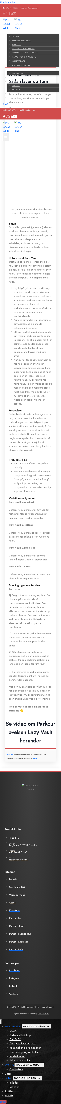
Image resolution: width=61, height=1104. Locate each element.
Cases (12, 77)
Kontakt (13, 97)
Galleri (9, 1078)
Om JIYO (10, 1065)
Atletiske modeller (21, 65)
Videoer (16, 90)
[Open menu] (6, 137)
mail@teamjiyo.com (31, 8)
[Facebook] (4, 13)
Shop (5, 104)
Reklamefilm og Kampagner (25, 53)
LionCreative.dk (43, 1013)
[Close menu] (1, 1021)
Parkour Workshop (21, 40)
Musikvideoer (18, 61)
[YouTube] (14, 13)
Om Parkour (17, 73)
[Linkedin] (11, 13)
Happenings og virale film (24, 57)
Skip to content (8, 2)
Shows (15, 36)
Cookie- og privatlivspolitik (44, 1007)
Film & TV (16, 44)
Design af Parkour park (23, 48)
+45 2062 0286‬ (12, 8)
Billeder (16, 85)
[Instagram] (7, 13)
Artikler (13, 93)
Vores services (13, 1026)
